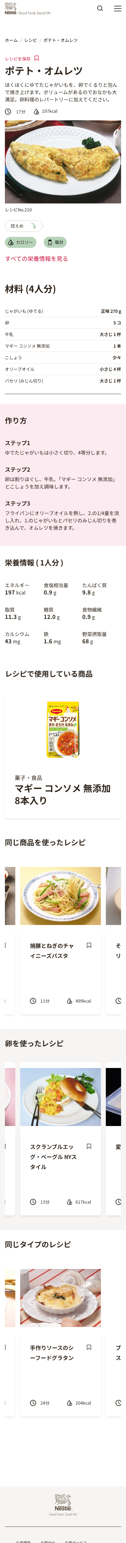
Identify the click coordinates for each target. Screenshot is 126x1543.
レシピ (30, 40)
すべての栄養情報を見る (36, 258)
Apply (100, 10)
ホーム (11, 40)
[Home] (29, 8)
